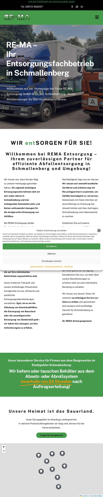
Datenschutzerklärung (54, 266)
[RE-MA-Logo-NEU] (17, 15)
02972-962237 (34, 6)
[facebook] (72, 7)
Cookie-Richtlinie (37, 266)
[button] (99, 230)
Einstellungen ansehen (51, 261)
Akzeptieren (51, 246)
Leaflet (84, 496)
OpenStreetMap (96, 496)
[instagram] (77, 7)
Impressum (68, 266)
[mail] (82, 7)
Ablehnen (51, 254)
